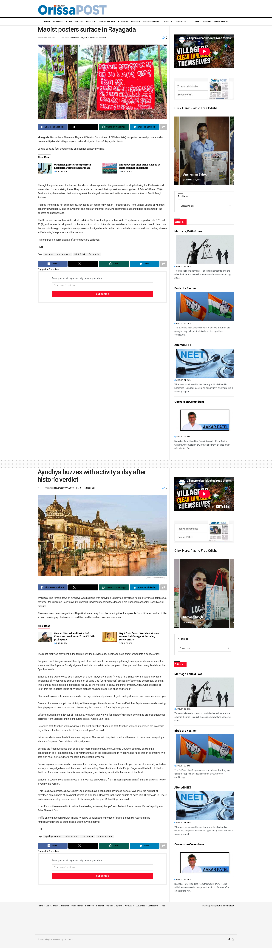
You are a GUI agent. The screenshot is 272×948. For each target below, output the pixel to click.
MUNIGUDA (79, 254)
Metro (79, 21)
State (69, 21)
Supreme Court (104, 836)
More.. (180, 21)
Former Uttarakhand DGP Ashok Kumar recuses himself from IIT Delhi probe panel (74, 636)
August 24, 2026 (183, 380)
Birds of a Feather (185, 288)
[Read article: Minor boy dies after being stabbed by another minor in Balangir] (109, 168)
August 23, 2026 (183, 437)
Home (47, 21)
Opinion (109, 906)
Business (123, 21)
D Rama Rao (191, 617)
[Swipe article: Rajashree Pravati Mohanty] (204, 151)
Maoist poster (64, 254)
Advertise (140, 906)
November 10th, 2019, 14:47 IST (68, 488)
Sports (168, 21)
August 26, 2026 (183, 266)
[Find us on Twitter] (233, 940)
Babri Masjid (71, 836)
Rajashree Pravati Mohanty (201, 174)
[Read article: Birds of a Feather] (205, 306)
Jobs (162, 906)
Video (197, 21)
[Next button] (232, 151)
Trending (58, 21)
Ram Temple (87, 836)
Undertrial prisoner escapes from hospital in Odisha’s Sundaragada (72, 166)
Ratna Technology (225, 905)
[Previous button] (176, 151)
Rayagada (94, 254)
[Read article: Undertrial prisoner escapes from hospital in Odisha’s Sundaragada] (45, 168)
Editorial (100, 906)
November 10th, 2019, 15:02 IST (84, 38)
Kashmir (49, 254)
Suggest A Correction (48, 269)
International (107, 21)
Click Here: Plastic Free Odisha (195, 108)
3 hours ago (62, 172)
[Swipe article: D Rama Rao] (204, 593)
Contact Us (153, 906)
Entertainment (152, 21)
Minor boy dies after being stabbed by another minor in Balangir (139, 166)
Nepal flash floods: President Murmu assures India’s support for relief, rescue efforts (139, 636)
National (91, 21)
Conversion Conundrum (189, 401)
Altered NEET (182, 345)
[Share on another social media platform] (163, 127)
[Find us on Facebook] (229, 940)
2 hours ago (62, 643)
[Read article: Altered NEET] (205, 363)
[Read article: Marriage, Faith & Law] (205, 249)
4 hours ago (126, 172)
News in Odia (221, 21)
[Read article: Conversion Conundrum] (205, 419)
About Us (129, 906)
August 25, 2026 (183, 323)
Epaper (207, 21)
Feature (136, 21)
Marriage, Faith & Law (188, 231)
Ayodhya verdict (53, 836)
